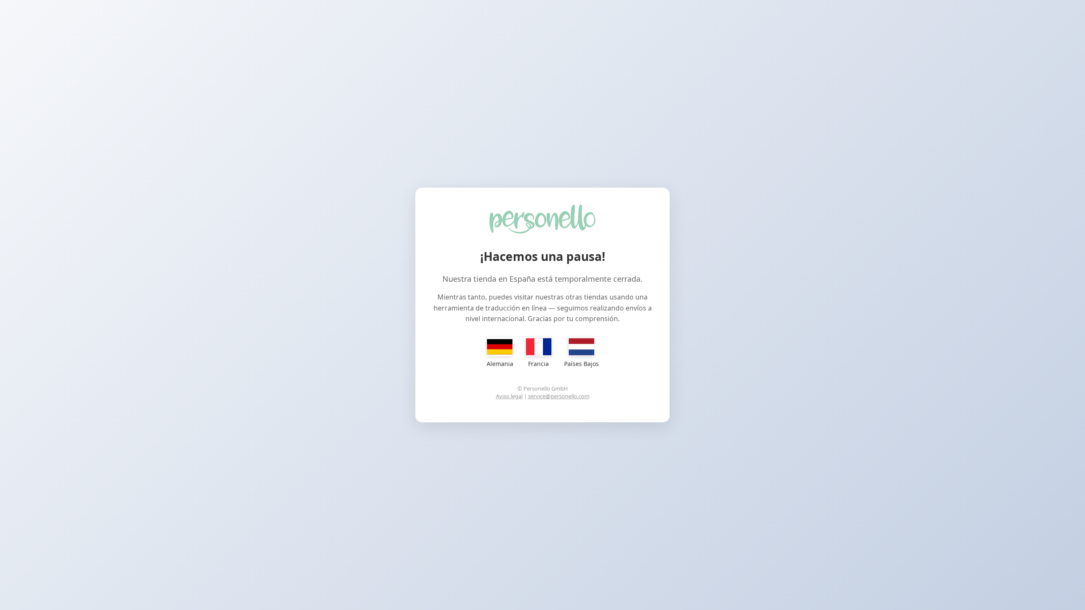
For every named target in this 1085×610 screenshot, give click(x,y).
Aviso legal (509, 396)
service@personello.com (559, 396)
